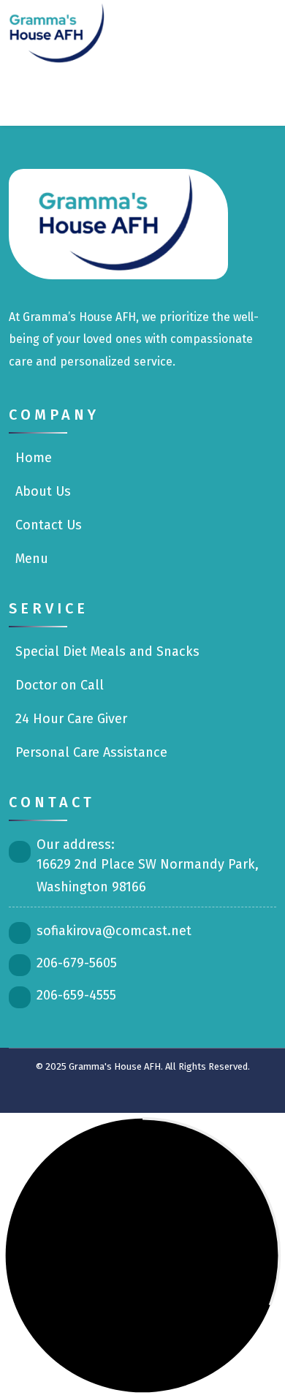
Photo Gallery (167, 94)
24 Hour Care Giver (69, 719)
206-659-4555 (76, 995)
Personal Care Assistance (89, 752)
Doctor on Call (58, 685)
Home (32, 458)
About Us (41, 491)
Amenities (32, 94)
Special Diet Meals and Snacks (106, 651)
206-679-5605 (77, 963)
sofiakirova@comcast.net (114, 931)
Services (138, 31)
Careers (95, 94)
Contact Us (247, 94)
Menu (201, 31)
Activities (254, 31)
